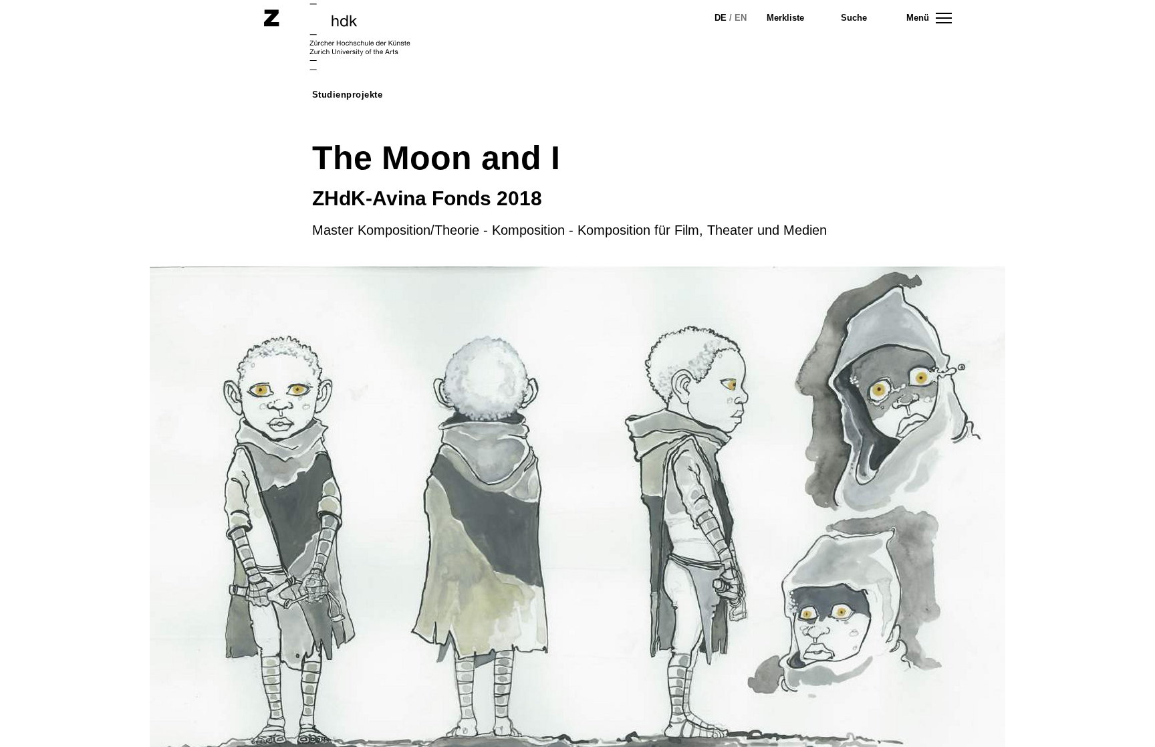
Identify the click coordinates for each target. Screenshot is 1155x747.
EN (741, 18)
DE (721, 18)
